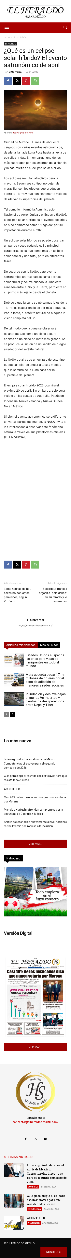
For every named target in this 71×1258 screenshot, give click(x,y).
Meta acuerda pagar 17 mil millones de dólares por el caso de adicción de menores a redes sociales (45, 680)
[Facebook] (8, 81)
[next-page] (12, 714)
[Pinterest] (26, 81)
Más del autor (49, 645)
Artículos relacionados (21, 645)
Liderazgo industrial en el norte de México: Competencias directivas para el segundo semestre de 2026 (30, 763)
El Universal (15, 71)
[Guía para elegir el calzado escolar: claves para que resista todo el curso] (14, 1201)
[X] (17, 81)
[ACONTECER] (14, 1223)
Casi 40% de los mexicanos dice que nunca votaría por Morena (35, 799)
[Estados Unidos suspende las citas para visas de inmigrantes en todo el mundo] (14, 660)
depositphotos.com (22, 132)
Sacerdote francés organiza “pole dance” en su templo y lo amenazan (53, 595)
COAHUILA (33, 1186)
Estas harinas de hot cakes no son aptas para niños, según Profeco (17, 595)
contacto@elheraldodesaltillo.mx (35, 1122)
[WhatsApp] (35, 81)
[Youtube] (45, 1139)
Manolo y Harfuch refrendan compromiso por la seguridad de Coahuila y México (33, 811)
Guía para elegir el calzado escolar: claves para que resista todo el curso (35, 778)
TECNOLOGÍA (34, 1209)
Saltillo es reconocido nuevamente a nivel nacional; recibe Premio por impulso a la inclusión (35, 824)
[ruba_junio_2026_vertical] (35, 915)
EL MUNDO (20, 37)
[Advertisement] (35, 511)
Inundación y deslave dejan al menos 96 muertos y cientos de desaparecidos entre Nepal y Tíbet (46, 699)
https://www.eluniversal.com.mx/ (35, 625)
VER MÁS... (35, 844)
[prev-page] (6, 714)
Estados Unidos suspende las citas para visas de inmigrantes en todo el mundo (45, 660)
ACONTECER (12, 789)
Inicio (7, 37)
